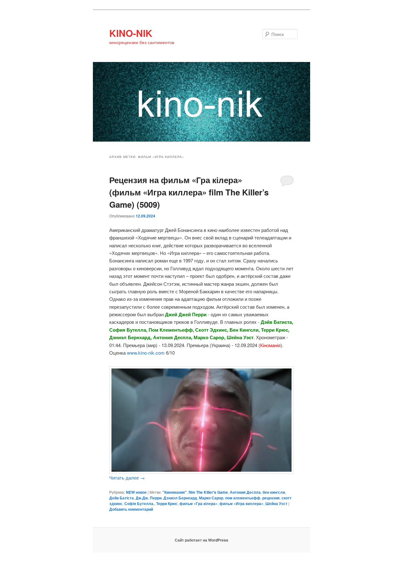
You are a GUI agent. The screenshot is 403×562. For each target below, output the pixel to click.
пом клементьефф (242, 498)
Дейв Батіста (121, 498)
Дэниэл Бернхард (180, 498)
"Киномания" (174, 492)
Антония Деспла (245, 492)
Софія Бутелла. (139, 503)
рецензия (271, 498)
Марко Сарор (211, 498)
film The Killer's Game (208, 492)
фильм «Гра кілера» (198, 503)
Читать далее (127, 477)
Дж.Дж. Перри (149, 498)
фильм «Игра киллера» (241, 503)
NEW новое (136, 492)
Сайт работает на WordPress (201, 540)
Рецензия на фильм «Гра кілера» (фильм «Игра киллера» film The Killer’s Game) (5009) (189, 192)
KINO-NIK (130, 33)
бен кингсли (274, 492)
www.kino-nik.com (146, 352)
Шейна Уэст (276, 503)
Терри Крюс (167, 503)
